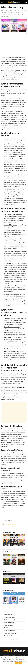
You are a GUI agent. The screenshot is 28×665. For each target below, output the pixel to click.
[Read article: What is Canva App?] (14, 598)
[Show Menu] (2, 2)
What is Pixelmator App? (9, 635)
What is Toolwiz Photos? (9, 630)
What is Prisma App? (9, 532)
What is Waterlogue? (9, 625)
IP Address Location (10, 524)
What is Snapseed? (8, 614)
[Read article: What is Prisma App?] (14, 540)
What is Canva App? (8, 590)
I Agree (19, 663)
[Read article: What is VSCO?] (14, 578)
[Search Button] (26, 2)
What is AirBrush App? (9, 622)
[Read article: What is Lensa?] (14, 559)
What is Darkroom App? (9, 617)
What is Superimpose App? (10, 633)
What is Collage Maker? (9, 620)
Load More (14, 639)
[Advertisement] (14, 45)
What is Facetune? (8, 612)
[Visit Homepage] (14, 2)
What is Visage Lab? (8, 627)
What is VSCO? (7, 571)
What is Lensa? (7, 552)
